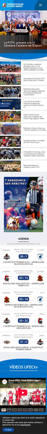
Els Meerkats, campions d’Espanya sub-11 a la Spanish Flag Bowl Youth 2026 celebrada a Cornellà (33, 67)
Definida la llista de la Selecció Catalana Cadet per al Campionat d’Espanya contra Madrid (34, 92)
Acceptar (8, 430)
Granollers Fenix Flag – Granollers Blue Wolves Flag (24, 306)
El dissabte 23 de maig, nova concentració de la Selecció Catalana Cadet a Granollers (34, 154)
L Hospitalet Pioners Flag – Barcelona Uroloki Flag (23, 327)
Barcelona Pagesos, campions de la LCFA (31, 166)
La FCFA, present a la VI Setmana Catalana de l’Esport (23, 44)
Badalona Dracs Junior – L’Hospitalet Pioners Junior (23, 348)
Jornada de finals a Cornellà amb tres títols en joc (34, 141)
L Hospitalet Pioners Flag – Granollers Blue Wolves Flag (23, 263)
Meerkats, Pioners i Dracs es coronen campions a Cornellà (35, 129)
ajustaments (25, 425)
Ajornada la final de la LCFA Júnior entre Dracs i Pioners (34, 79)
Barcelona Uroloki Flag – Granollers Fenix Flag (23, 284)
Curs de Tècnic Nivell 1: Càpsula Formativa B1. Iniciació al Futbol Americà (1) (33, 104)
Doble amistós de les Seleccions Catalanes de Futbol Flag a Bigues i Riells (34, 116)
